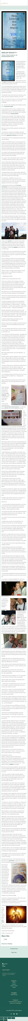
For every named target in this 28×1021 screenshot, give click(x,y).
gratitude (16, 247)
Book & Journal (14, 985)
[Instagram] (11, 1014)
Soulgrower (12, 55)
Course (14, 987)
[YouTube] (16, 1014)
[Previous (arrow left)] (2, 1020)
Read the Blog (14, 994)
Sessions (14, 984)
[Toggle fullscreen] (5, 1018)
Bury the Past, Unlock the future (12, 407)
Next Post (14, 952)
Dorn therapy (2, 922)
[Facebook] (14, 1014)
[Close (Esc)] (13, 1018)
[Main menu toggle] (26, 2)
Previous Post (14, 948)
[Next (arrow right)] (5, 1020)
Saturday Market (14, 113)
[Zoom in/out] (2, 1018)
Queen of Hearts (6, 55)
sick (5, 82)
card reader (11, 860)
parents (10, 241)
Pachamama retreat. (8, 106)
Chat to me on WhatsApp (15, 1003)
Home (14, 982)
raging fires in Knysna (12, 135)
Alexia (18, 617)
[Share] (9, 1018)
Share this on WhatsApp (6, 943)
